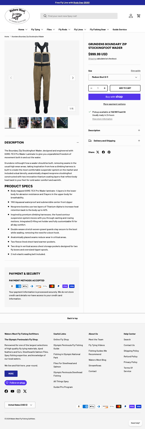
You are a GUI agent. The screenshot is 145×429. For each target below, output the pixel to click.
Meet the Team (96, 339)
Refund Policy (130, 356)
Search (127, 339)
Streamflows (95, 365)
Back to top (72, 318)
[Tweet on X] (98, 152)
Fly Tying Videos (97, 345)
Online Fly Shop (61, 339)
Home (7, 36)
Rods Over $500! (81, 2)
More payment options (114, 104)
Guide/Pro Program (63, 387)
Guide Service (120, 29)
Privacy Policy (130, 362)
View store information (102, 119)
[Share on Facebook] (103, 152)
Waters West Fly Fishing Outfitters (22, 419)
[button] (139, 16)
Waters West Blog (97, 359)
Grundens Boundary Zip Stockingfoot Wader (28, 36)
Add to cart (125, 88)
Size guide (135, 70)
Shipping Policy (131, 350)
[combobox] (79, 16)
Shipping (92, 58)
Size (90, 71)
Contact (93, 371)
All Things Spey (61, 381)
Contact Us (129, 345)
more (11, 373)
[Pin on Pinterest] (109, 152)
